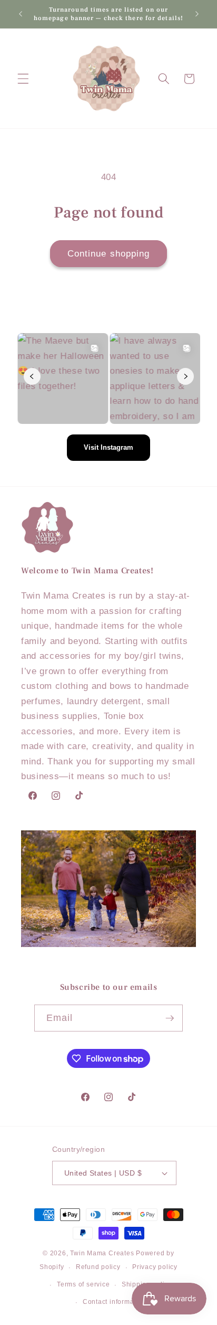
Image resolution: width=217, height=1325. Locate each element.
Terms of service (83, 1284)
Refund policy (98, 1267)
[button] (23, 78)
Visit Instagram (108, 447)
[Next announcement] (197, 14)
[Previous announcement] (20, 14)
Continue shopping (108, 253)
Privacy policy (154, 1267)
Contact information (114, 1301)
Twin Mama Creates (102, 1253)
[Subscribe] (169, 1018)
